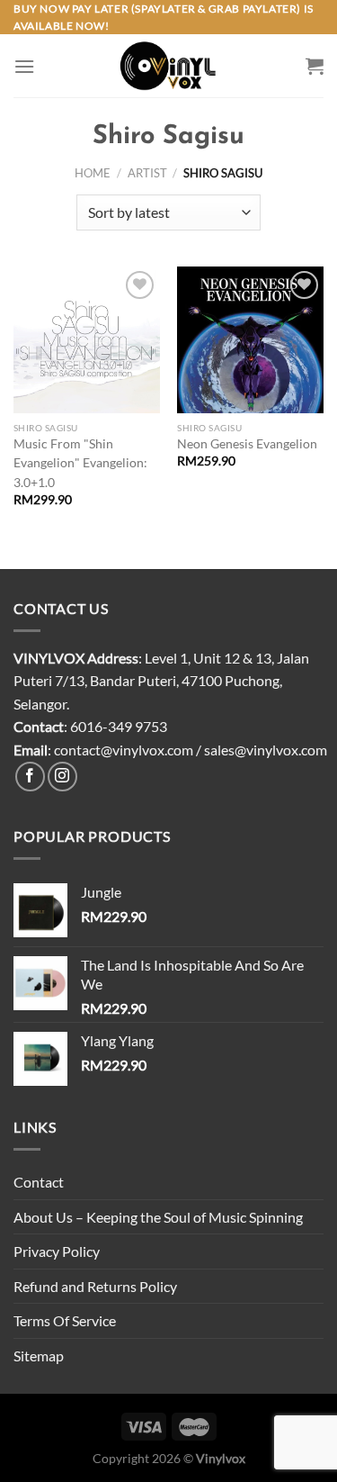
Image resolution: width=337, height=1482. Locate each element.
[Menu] (24, 66)
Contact (38, 1181)
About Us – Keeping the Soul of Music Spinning (158, 1216)
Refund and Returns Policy (95, 1286)
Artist (147, 173)
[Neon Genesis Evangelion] (250, 340)
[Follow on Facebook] (30, 776)
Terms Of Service (64, 1320)
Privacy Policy (56, 1251)
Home (93, 173)
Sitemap (38, 1355)
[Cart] (315, 66)
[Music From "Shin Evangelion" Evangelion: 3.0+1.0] (86, 340)
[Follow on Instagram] (62, 776)
